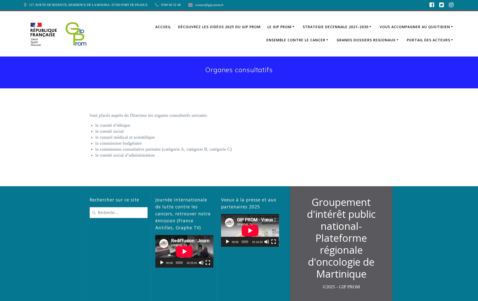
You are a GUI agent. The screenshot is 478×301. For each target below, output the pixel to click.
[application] (184, 251)
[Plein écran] (207, 262)
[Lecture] (161, 262)
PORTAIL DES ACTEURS (428, 40)
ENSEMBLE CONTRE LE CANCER (295, 40)
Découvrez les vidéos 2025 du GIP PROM (219, 26)
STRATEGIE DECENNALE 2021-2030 (335, 26)
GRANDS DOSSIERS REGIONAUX (366, 40)
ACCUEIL (163, 26)
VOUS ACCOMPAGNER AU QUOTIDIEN (415, 26)
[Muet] (201, 262)
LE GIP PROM (279, 26)
